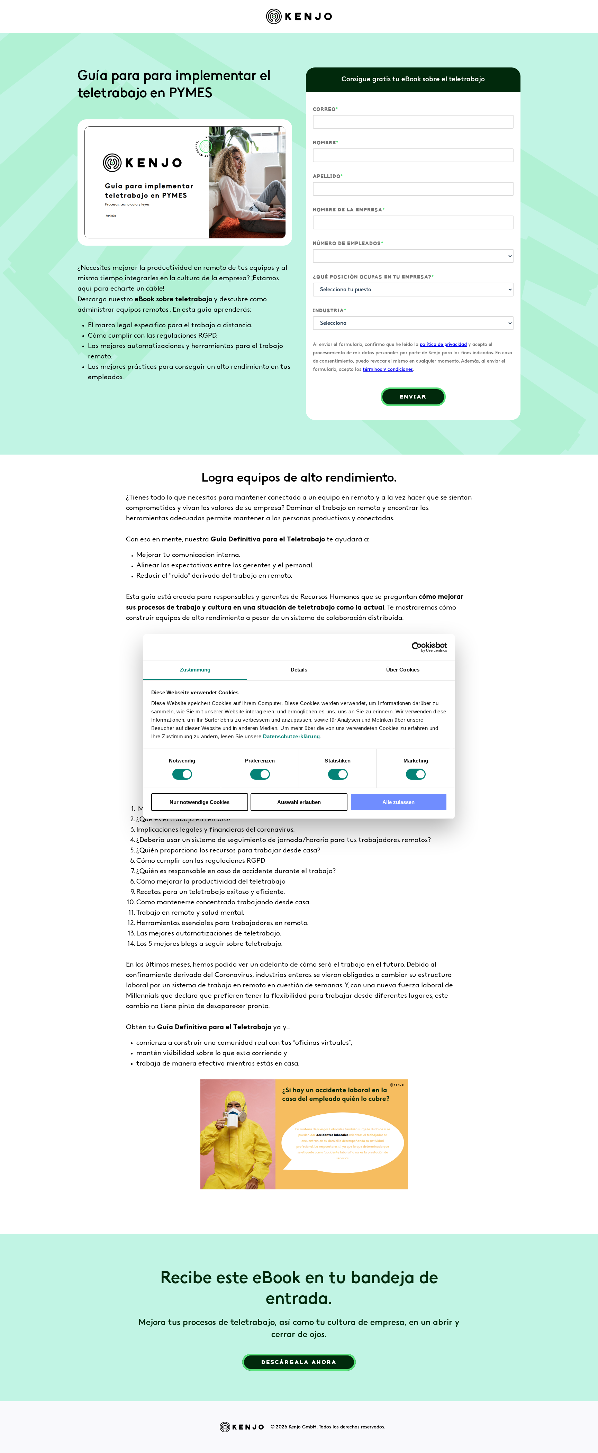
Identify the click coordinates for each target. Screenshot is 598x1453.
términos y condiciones (388, 369)
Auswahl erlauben (299, 802)
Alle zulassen (398, 802)
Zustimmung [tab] (195, 670)
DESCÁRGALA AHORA (299, 1362)
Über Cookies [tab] (402, 670)
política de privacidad (443, 344)
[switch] (260, 774)
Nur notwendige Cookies (199, 802)
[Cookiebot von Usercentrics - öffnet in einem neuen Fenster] (417, 647)
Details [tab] (299, 670)
